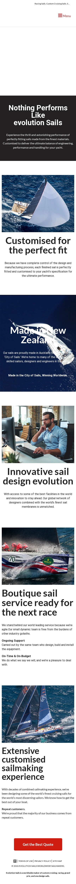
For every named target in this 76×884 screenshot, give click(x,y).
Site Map (57, 861)
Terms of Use (25, 861)
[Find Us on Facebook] (15, 861)
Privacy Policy (42, 861)
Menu (66, 16)
